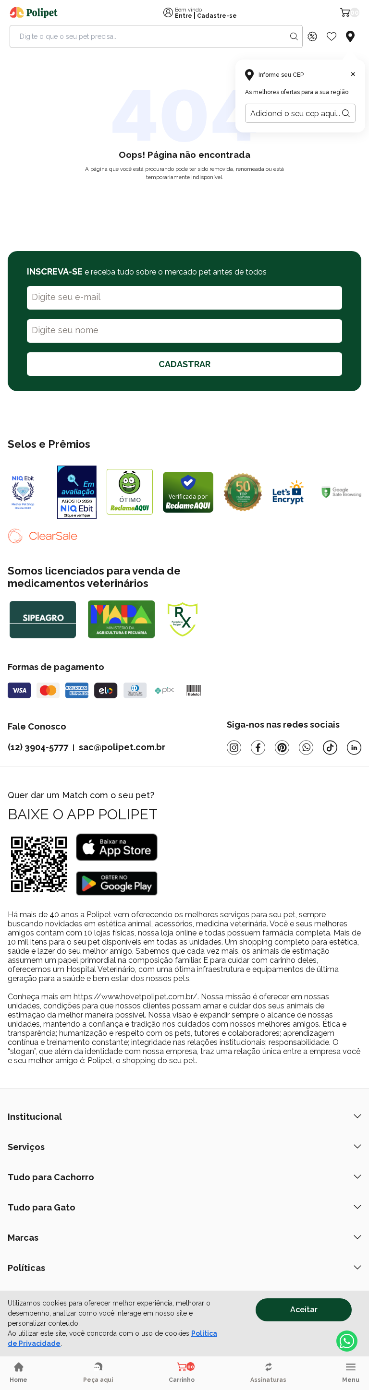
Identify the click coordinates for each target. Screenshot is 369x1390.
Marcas (23, 1238)
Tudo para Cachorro (51, 1177)
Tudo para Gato (41, 1207)
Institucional (35, 1117)
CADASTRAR (184, 364)
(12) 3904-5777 (38, 747)
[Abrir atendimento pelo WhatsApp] (346, 1341)
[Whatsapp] (306, 747)
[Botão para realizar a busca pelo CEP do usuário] (346, 113)
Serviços (26, 1147)
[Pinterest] (282, 747)
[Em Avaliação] (77, 492)
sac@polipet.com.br (122, 747)
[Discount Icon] (312, 36)
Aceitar (304, 1309)
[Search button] (294, 36)
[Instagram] (234, 747)
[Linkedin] (354, 747)
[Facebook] (258, 747)
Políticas (26, 1268)
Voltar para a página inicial (184, 200)
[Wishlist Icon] (331, 36)
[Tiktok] (330, 747)
